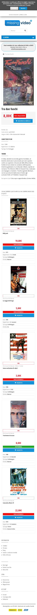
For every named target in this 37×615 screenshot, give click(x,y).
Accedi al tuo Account (13, 14)
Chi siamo (5, 548)
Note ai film (5, 570)
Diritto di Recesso (7, 555)
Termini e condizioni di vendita (10, 552)
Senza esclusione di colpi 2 (10, 368)
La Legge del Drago (8, 301)
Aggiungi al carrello (24, 121)
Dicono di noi (6, 580)
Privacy (14, 8)
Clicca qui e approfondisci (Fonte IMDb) (23, 178)
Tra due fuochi (9, 54)
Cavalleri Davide (29, 606)
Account (4, 595)
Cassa (26, 14)
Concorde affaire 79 (8, 503)
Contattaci (5, 546)
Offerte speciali (6, 582)
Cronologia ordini (7, 597)
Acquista (19, 248)
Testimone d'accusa (8, 435)
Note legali (5, 565)
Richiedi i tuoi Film (7, 567)
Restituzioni (5, 599)
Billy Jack (5, 233)
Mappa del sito (6, 584)
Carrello (21, 14)
